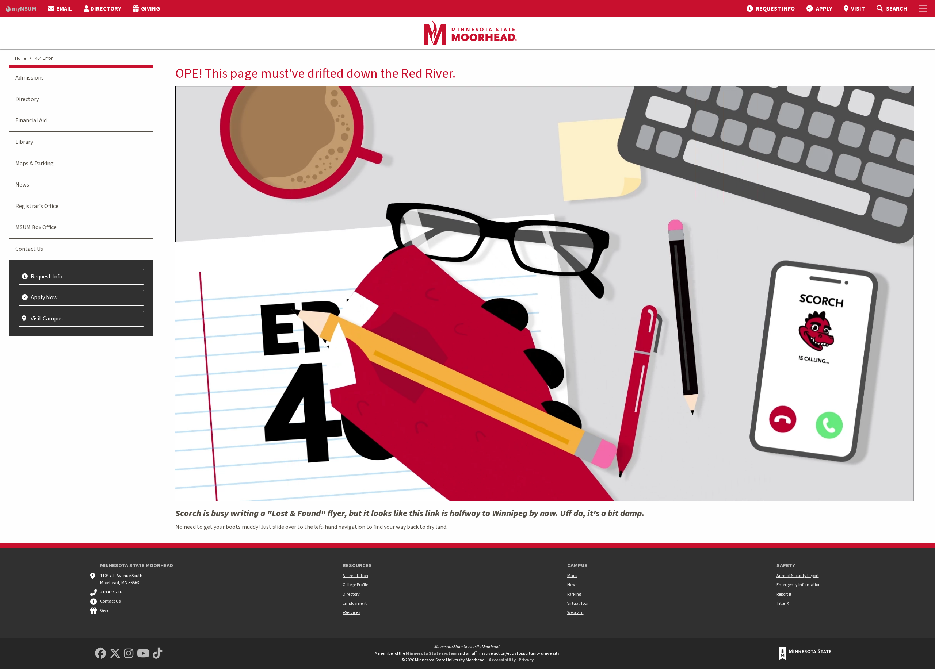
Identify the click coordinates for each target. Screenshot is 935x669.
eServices (351, 613)
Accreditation (355, 576)
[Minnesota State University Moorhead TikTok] (157, 654)
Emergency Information (798, 585)
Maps (572, 576)
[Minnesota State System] (805, 653)
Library (24, 142)
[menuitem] (21, 8)
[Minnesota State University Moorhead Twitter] (115, 654)
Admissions (29, 78)
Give (104, 610)
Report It (783, 594)
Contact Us (29, 249)
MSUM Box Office (36, 227)
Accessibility (502, 660)
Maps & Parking (34, 163)
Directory (27, 99)
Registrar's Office (36, 206)
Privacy (526, 660)
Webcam (575, 613)
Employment (355, 603)
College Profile (355, 585)
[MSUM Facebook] (100, 654)
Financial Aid (31, 120)
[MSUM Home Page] (467, 33)
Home (20, 58)
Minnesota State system (431, 653)
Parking (574, 594)
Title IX (782, 603)
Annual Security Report (797, 576)
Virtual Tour (578, 603)
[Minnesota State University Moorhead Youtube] (143, 654)
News (22, 185)
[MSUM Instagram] (128, 654)
